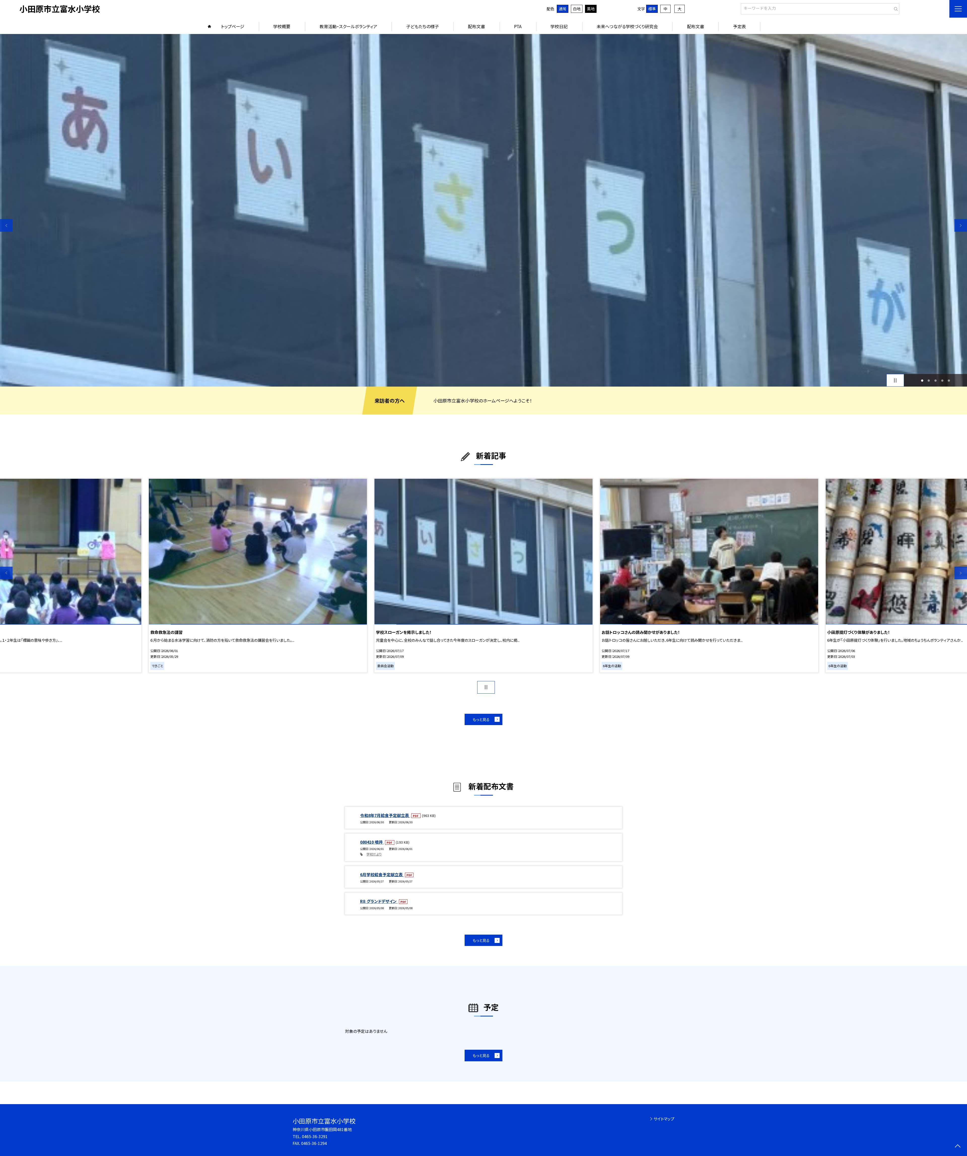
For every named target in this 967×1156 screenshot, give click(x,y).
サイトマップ (663, 1119)
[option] (483, 210)
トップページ (232, 26)
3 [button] (936, 380)
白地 (576, 8)
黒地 (591, 8)
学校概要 (281, 26)
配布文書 (476, 26)
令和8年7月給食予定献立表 (385, 815)
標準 (652, 8)
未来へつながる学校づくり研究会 (627, 26)
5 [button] (949, 380)
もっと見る (481, 719)
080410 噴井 (372, 842)
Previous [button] (6, 225)
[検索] (894, 7)
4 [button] (942, 380)
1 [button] (922, 380)
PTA (518, 26)
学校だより (374, 854)
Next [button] (960, 225)
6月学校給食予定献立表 (382, 874)
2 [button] (929, 380)
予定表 (739, 26)
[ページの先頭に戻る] (957, 1146)
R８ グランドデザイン (379, 901)
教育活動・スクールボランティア (348, 26)
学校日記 (559, 26)
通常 (562, 8)
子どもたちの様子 (422, 26)
